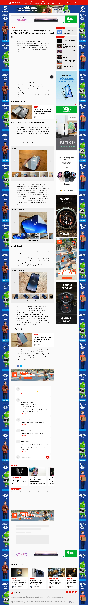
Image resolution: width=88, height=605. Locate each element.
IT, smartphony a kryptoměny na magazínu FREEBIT (44, 601)
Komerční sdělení (16, 477)
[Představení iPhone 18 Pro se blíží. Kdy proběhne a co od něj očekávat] (59, 32)
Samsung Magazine (20, 601)
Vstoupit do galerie (32, 179)
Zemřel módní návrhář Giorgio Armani (68, 67)
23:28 (28, 430)
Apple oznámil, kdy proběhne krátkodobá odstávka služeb (69, 51)
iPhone (12, 27)
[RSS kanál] (76, 592)
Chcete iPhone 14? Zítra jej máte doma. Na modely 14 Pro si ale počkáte (42, 111)
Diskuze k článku (19, 384)
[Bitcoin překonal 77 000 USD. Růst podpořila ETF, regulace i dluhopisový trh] (56, 572)
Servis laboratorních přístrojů (19, 602)
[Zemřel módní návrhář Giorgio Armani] (59, 67)
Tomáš (22, 441)
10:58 (28, 389)
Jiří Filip (52, 586)
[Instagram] (73, 592)
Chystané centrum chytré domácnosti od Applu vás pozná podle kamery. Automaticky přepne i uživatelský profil (19, 582)
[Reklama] (5, 9)
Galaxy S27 (50, 602)
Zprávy (14, 578)
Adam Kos (15, 37)
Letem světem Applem (29, 601)
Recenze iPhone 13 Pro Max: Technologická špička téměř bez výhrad (43, 339)
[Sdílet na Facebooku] (17, 366)
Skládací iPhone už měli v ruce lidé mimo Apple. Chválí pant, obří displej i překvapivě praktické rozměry (37, 582)
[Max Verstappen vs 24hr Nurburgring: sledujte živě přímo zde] (59, 46)
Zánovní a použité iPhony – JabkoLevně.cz (39, 602)
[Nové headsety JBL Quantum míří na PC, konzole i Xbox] (74, 572)
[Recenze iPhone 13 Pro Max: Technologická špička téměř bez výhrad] (21, 340)
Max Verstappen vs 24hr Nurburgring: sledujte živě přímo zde (69, 46)
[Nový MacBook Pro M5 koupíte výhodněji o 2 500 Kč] (19, 471)
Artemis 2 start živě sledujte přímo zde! (69, 56)
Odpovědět (23, 393)
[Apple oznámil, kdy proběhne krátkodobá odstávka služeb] (59, 51)
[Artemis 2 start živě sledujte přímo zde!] (59, 57)
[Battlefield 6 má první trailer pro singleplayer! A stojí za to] (59, 62)
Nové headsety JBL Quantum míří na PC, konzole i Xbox (73, 582)
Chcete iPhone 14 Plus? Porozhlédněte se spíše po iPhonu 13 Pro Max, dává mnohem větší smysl (32, 32)
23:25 (28, 399)
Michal (22, 400)
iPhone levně (27, 602)
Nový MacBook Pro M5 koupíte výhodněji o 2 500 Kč (19, 481)
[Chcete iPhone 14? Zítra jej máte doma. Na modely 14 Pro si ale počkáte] (21, 112)
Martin (22, 389)
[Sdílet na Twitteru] (20, 366)
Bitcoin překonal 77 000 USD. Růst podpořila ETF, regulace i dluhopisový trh (56, 582)
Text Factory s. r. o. (25, 596)
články (17, 564)
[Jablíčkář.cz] (14, 2)
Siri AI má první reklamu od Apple (69, 41)
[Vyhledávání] (76, 2)
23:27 (28, 419)
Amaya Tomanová (18, 586)
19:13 (28, 441)
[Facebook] (67, 592)
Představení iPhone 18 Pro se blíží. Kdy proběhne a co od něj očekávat (69, 32)
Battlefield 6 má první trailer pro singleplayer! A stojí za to (69, 62)
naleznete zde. (16, 597)
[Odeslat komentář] (47, 457)
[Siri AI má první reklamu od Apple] (59, 41)
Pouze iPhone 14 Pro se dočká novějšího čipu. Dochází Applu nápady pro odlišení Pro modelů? (37, 481)
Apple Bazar (13, 601)
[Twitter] (70, 592)
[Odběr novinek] (64, 3)
